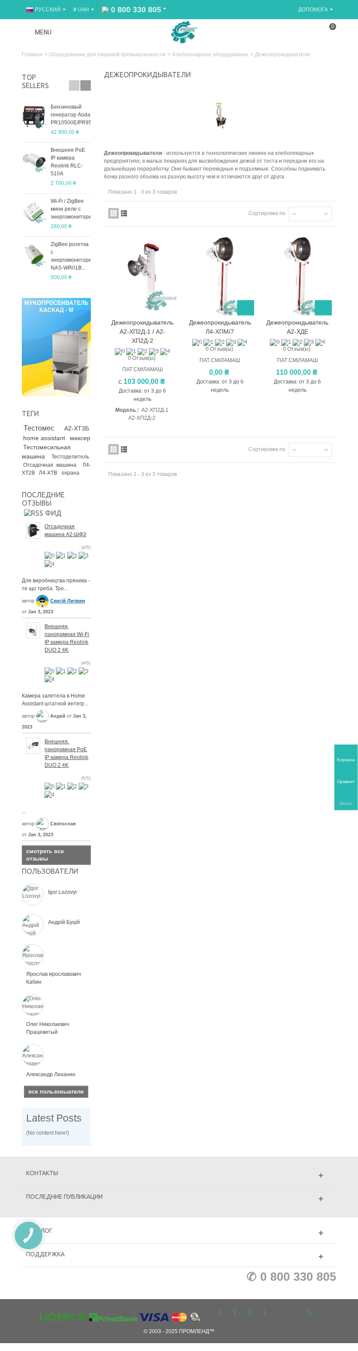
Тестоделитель (70, 457)
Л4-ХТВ (49, 473)
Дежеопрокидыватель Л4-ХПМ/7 (220, 327)
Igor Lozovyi (62, 892)
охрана (70, 473)
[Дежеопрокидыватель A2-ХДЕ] (297, 276)
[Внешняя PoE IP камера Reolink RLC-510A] (34, 160)
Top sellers (35, 81)
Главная (32, 54)
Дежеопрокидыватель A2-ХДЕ (297, 327)
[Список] (124, 213)
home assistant (45, 437)
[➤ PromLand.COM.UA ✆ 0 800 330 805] (184, 32)
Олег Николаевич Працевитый (47, 1028)
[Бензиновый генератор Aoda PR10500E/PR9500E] (34, 117)
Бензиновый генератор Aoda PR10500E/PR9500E (71, 115)
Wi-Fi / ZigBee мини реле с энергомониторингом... (71, 209)
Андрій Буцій (64, 922)
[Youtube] (249, 1312)
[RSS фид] (43, 512)
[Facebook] (220, 1312)
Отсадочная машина (51, 465)
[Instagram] (279, 1312)
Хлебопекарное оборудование (210, 54)
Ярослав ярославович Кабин (53, 978)
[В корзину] (245, 307)
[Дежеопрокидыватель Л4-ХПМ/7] (220, 276)
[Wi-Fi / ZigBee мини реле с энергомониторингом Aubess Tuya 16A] (34, 211)
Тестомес (43, 428)
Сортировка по (267, 213)
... (24, 811)
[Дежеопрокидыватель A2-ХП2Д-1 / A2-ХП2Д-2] (142, 276)
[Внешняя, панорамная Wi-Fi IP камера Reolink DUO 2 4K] (33, 630)
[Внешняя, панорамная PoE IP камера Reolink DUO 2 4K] (33, 745)
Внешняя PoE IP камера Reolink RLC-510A (68, 162)
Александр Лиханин (51, 1074)
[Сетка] (113, 213)
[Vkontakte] (294, 1312)
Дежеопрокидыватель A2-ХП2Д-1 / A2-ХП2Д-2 (142, 331)
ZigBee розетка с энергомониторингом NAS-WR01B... (71, 256)
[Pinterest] (264, 1312)
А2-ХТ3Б (76, 428)
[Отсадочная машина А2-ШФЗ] (33, 530)
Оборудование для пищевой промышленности (107, 54)
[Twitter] (235, 1312)
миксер (80, 437)
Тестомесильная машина (46, 452)
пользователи (50, 871)
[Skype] (309, 1312)
